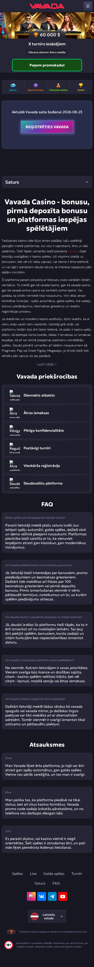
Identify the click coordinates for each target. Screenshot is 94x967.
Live (33, 873)
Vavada (73, 251)
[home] (47, 6)
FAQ (56, 883)
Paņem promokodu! (47, 65)
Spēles (17, 873)
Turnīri (76, 873)
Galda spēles (54, 873)
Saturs (40, 883)
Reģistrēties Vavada (47, 126)
